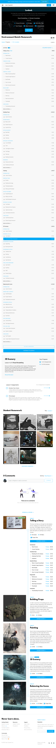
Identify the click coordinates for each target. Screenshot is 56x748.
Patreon (3, 726)
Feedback (26, 726)
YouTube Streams (5, 727)
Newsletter (15, 726)
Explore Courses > (41, 719)
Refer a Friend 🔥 (5, 738)
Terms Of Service (28, 729)
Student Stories (16, 724)
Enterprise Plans (5, 729)
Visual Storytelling (18, 362)
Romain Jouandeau (35, 18)
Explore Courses (5, 724)
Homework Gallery (6, 737)
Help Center (27, 724)
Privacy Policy (27, 727)
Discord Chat (4, 735)
